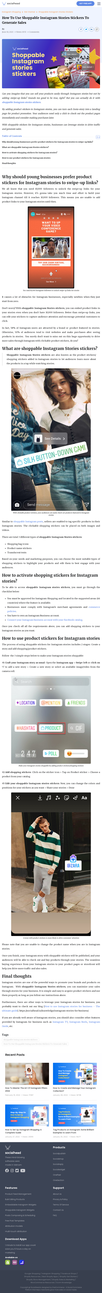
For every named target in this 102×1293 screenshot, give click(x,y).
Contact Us (58, 1210)
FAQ (55, 1215)
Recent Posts (15, 1055)
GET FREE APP (85, 3)
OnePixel (57, 1175)
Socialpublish (59, 1153)
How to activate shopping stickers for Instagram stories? (29, 152)
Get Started (30, 12)
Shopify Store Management (38, 1279)
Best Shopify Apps (50, 1276)
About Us (57, 1194)
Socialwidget (59, 1169)
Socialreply (58, 1164)
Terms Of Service (61, 1204)
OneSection (58, 1180)
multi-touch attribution (16, 1231)
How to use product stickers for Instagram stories (26, 158)
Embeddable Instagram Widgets (20, 1204)
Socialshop (58, 1159)
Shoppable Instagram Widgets (19, 1210)
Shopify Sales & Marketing (63, 1279)
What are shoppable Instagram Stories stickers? (25, 147)
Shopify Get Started (68, 1276)
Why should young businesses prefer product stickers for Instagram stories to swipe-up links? (47, 142)
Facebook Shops (69, 1273)
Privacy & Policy (60, 1199)
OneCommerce (58, 1287)
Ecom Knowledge (64, 1282)
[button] (99, 4)
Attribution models (14, 1226)
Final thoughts (9, 163)
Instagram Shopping (11, 12)
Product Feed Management (18, 1194)
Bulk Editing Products (15, 1199)
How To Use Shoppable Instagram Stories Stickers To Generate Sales (35, 1044)
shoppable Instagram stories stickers (20, 1039)
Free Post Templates (14, 1220)
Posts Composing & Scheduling (20, 1215)
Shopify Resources (32, 1276)
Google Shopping (33, 1273)
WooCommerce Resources (43, 1282)
